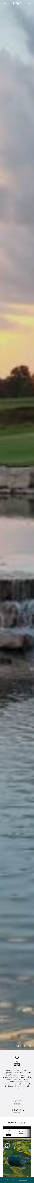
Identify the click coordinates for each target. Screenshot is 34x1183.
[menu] (5, 4)
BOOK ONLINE (23, 1180)
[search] (29, 3)
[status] (17, 1102)
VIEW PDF (17, 1104)
